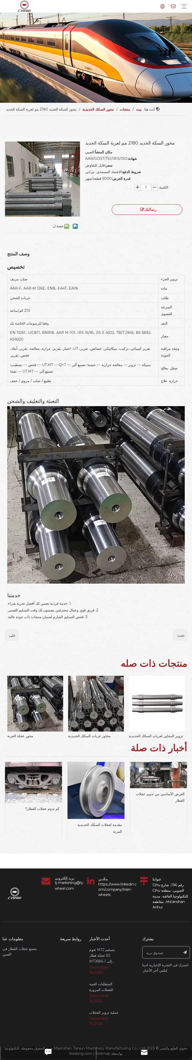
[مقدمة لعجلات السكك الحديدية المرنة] (96, 790)
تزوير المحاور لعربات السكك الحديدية (156, 736)
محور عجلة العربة (20, 736)
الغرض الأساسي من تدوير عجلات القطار (160, 797)
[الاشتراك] (185, 952)
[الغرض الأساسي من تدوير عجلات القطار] (158, 775)
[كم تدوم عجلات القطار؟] (33, 782)
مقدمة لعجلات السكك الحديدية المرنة (100, 828)
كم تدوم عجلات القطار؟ (42, 808)
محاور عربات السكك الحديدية (89, 736)
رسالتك (150, 209)
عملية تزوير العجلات (103, 1012)
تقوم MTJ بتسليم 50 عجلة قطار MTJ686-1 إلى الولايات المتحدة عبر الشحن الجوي (103, 961)
